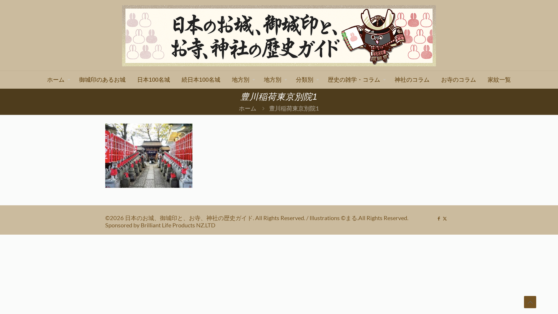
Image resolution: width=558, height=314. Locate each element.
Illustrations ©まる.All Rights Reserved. (359, 217)
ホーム (247, 108)
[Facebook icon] (439, 218)
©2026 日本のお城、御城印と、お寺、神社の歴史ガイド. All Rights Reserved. (205, 217)
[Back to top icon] (530, 302)
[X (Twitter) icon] (445, 218)
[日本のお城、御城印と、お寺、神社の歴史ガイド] (279, 35)
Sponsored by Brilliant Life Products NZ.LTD (160, 225)
